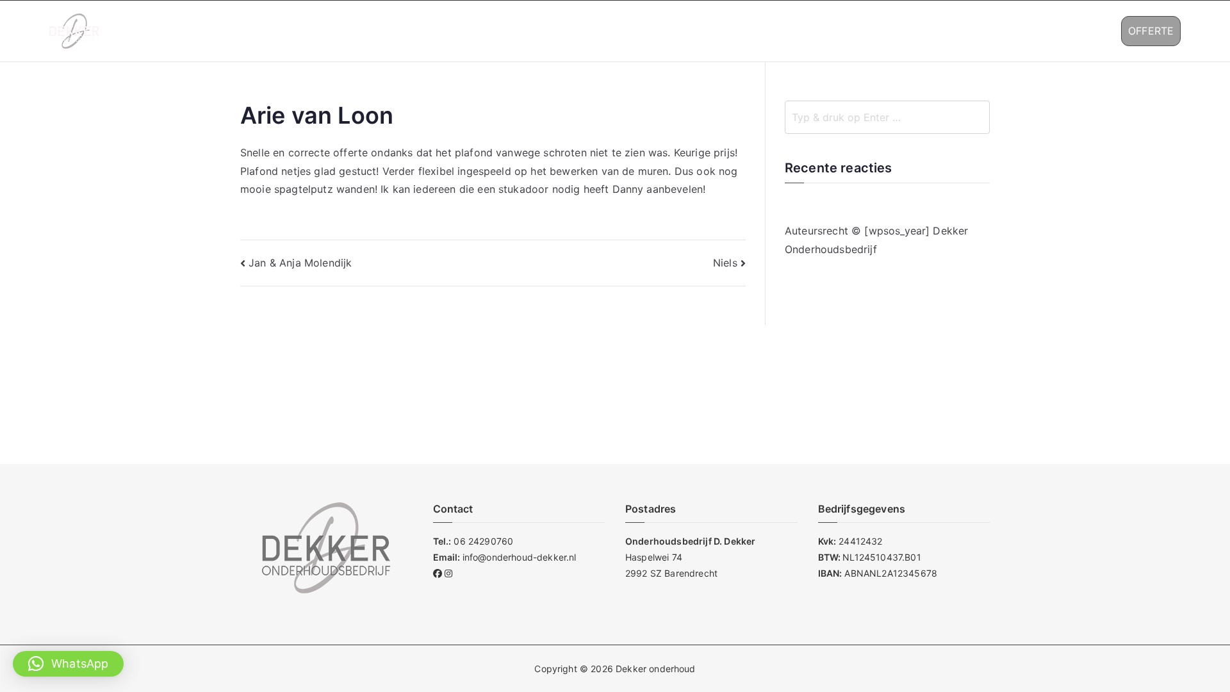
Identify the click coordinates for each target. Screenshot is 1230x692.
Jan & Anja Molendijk (300, 262)
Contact (1033, 30)
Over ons (809, 30)
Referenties (953, 30)
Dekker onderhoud (656, 668)
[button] (901, 31)
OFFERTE (1151, 30)
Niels (725, 262)
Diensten (872, 30)
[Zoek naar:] (887, 117)
